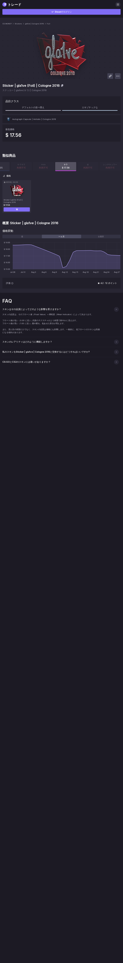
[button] (17, 209)
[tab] (22, 236)
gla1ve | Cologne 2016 (34, 24)
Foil (48, 24)
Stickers (18, 24)
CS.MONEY (7, 24)
